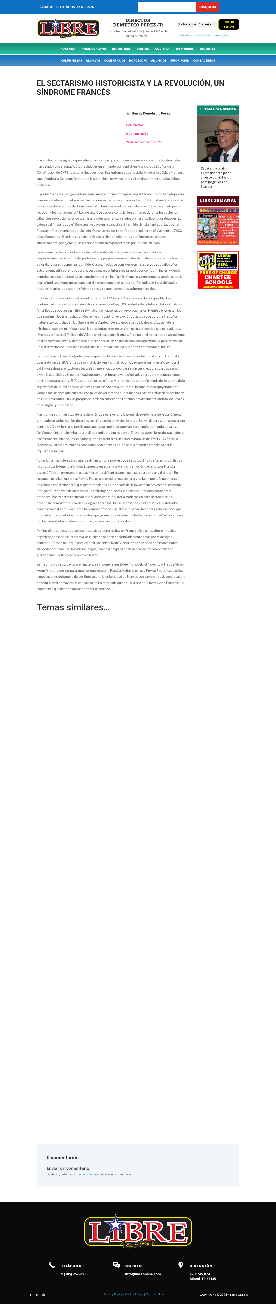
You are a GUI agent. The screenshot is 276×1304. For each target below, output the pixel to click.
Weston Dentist (100, 1285)
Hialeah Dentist (47, 1285)
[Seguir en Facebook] (30, 1295)
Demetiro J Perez (156, 113)
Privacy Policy (113, 1294)
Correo (133, 1265)
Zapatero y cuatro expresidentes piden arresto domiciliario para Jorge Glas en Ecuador (216, 177)
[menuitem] (67, 48)
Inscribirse (222, 35)
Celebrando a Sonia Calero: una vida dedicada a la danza (75, 864)
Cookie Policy (134, 1294)
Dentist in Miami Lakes (126, 1285)
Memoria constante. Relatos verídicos (64, 1103)
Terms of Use (155, 1294)
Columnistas (135, 125)
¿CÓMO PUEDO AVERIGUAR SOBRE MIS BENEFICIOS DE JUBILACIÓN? (83, 624)
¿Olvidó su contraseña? (194, 35)
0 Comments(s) (137, 134)
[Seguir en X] (37, 1295)
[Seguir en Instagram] (43, 1295)
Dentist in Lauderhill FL (73, 1285)
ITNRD (195, 1299)
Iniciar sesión (229, 24)
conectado (85, 1174)
